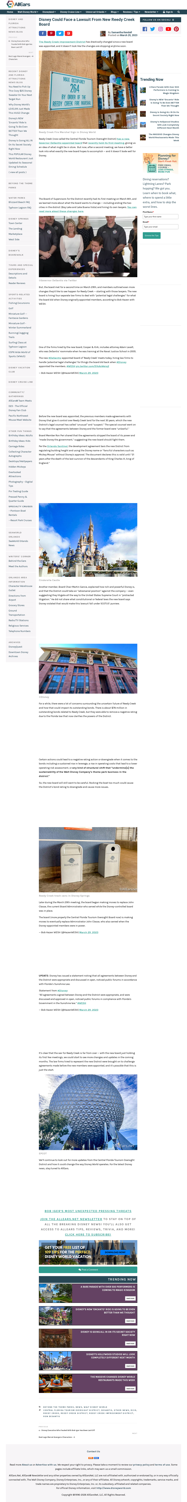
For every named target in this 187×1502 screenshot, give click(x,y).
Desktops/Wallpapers (20, 461)
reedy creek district (74, 1413)
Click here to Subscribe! (88, 1234)
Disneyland (48, 12)
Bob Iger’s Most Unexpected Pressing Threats (88, 1211)
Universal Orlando (95, 12)
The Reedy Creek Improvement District (62, 41)
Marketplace (15, 233)
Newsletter (151, 12)
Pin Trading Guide (18, 491)
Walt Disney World (27, 12)
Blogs (114, 12)
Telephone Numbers (20, 631)
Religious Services (19, 625)
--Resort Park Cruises (20, 520)
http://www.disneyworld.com (113, 1488)
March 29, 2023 (88, 372)
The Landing (15, 228)
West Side (14, 239)
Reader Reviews (17, 283)
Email (146, 222)
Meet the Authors (18, 566)
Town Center (15, 223)
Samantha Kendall (121, 32)
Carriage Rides (16, 446)
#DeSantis (54, 357)
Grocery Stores (17, 605)
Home (10, 12)
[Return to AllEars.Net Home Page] (27, 7)
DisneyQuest (15, 646)
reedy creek (51, 1413)
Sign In (169, 12)
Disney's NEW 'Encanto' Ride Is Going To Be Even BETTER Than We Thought (18, 127)
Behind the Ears (17, 560)
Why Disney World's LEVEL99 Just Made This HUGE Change (19, 108)
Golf (11, 308)
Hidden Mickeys (17, 466)
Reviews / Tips (131, 12)
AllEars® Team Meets (20, 400)
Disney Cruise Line (70, 12)
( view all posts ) (17, 172)
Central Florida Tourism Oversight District (71, 1410)
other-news (121, 1410)
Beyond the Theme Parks (58, 1407)
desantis (106, 1410)
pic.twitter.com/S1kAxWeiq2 (92, 366)
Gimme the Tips (152, 235)
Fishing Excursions (19, 303)
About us (27, 1464)
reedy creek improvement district (111, 1413)
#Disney (121, 362)
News (79, 1407)
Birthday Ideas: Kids (19, 440)
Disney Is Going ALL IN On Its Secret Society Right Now (21, 144)
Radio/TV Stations (19, 620)
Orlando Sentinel (57, 446)
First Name (148, 212)
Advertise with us (46, 1464)
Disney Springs (19, 218)
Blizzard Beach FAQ (19, 202)
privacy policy (141, 1464)
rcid (133, 1410)
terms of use (162, 1464)
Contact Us (93, 1451)
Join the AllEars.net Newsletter (71, 1219)
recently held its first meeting (106, 142)
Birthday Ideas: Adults (21, 435)
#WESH (71, 366)
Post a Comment (89, 1270)
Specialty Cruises (21, 506)
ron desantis (51, 1416)
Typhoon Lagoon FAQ (20, 207)
